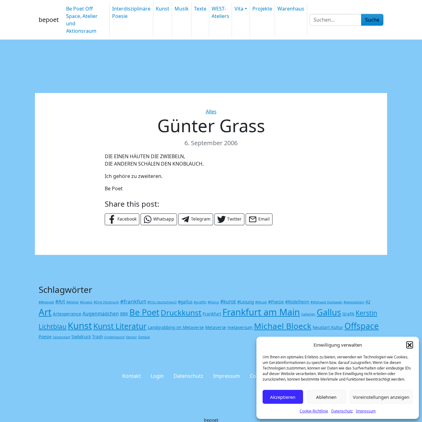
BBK (124, 314)
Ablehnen (326, 397)
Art (45, 312)
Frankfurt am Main (261, 312)
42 (367, 302)
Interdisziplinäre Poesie (131, 12)
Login (157, 376)
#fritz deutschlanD (162, 302)
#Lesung (245, 302)
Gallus (329, 312)
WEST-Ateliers (220, 12)
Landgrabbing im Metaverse (176, 327)
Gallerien (308, 314)
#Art (60, 301)
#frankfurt (133, 301)
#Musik (261, 302)
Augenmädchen (100, 313)
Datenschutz (342, 411)
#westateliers (354, 302)
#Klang (213, 302)
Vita (238, 8)
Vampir (131, 337)
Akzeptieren (282, 397)
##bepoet (46, 302)
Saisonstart (61, 337)
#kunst (228, 301)
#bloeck (86, 302)
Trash (97, 337)
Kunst (162, 8)
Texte (200, 8)
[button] (410, 345)
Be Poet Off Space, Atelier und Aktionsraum (82, 19)
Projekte (262, 8)
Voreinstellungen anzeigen (381, 397)
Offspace (361, 325)
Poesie (45, 337)
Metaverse (215, 327)
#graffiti (200, 302)
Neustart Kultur (328, 327)
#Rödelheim (297, 302)
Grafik (348, 314)
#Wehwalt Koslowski (326, 302)
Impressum (366, 411)
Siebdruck (81, 337)
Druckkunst (181, 312)
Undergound (114, 337)
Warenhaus (290, 8)
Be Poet (144, 312)
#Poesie (276, 302)
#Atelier (72, 302)
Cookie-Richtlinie (314, 411)
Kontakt (131, 376)
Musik (182, 8)
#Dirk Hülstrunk (106, 302)
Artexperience (67, 314)
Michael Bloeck (282, 325)
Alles (211, 111)
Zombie (144, 337)
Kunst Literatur (119, 326)
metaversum (240, 327)
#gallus (185, 302)
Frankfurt (212, 314)
